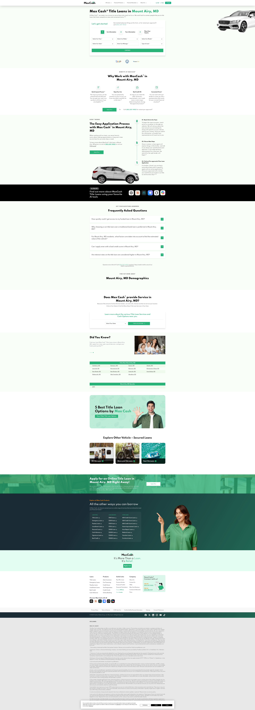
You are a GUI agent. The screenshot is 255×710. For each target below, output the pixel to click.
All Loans (108, 2)
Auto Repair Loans (127, 529)
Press (130, 592)
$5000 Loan (112, 538)
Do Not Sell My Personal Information (133, 610)
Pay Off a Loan (120, 579)
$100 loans (112, 517)
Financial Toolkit (120, 584)
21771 (93, 386)
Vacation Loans (126, 535)
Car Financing (107, 582)
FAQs (130, 584)
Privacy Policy (94, 610)
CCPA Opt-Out (117, 610)
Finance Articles (120, 582)
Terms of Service (106, 610)
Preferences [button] (91, 705)
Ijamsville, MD (95, 368)
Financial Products (118, 2)
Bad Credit (95, 538)
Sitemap (148, 610)
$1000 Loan (112, 529)
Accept (167, 705)
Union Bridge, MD (151, 371)
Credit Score (106, 585)
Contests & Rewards (135, 589)
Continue (127, 50)
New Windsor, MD (114, 371)
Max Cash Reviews (134, 587)
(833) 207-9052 (121, 24)
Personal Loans (96, 529)
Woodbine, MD (132, 374)
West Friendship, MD (115, 374)
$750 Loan (112, 526)
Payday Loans (96, 523)
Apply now (127, 566)
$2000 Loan (112, 532)
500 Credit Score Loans (129, 520)
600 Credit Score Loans (129, 523)
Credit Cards (106, 590)
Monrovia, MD (132, 368)
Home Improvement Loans (129, 526)
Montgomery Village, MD (153, 368)
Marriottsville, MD (114, 368)
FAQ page (93, 146)
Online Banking (107, 592)
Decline (156, 705)
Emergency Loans (97, 520)
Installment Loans (97, 526)
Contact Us (132, 582)
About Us (143, 2)
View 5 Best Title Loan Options (106, 416)
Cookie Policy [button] (118, 704)
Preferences (145, 705)
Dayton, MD (131, 365)
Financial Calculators (122, 587)
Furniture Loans (126, 538)
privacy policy (152, 692)
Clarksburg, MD (96, 365)
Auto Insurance (107, 580)
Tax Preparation (107, 587)
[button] (127, 219)
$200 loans (112, 520)
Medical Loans (126, 532)
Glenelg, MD (150, 365)
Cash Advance (96, 532)
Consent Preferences (159, 610)
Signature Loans (97, 535)
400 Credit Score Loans (129, 517)
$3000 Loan (112, 535)
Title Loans (95, 517)
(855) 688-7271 (148, 590)
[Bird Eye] (136, 61)
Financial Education (132, 2)
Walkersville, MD (96, 374)
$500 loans (112, 523)
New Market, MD (96, 371)
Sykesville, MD (132, 371)
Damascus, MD (114, 365)
